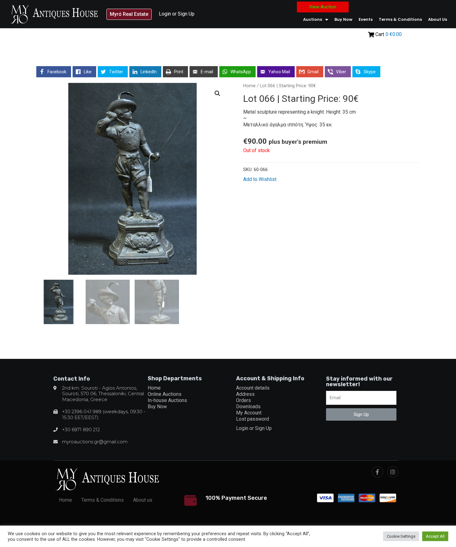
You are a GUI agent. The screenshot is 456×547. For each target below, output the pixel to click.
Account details (253, 388)
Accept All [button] (435, 536)
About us (437, 19)
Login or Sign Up (176, 14)
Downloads (248, 406)
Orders (243, 400)
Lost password (252, 419)
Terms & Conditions (400, 19)
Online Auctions (164, 394)
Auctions (312, 19)
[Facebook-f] (377, 471)
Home (249, 85)
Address (245, 394)
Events (366, 19)
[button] (129, 14)
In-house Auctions (167, 400)
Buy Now (343, 19)
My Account (249, 413)
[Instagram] (392, 471)
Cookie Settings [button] (401, 536)
